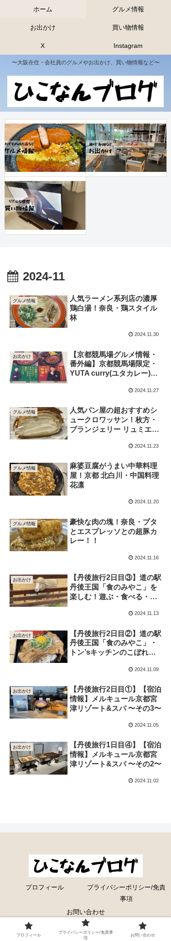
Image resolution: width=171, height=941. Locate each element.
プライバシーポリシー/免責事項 (126, 893)
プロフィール (45, 887)
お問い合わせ (86, 911)
